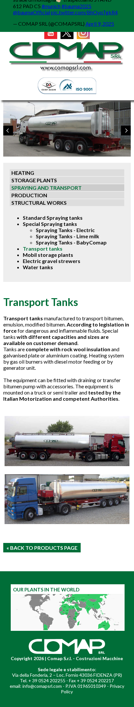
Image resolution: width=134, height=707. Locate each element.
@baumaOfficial (31, 12)
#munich (51, 6)
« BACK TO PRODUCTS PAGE (42, 548)
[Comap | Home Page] (67, 72)
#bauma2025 (76, 6)
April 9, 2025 (100, 24)
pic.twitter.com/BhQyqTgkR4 (84, 12)
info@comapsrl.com (42, 686)
